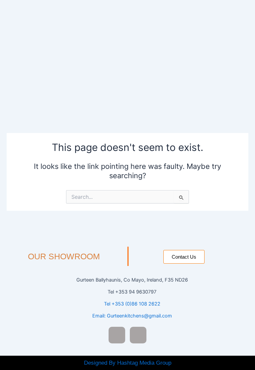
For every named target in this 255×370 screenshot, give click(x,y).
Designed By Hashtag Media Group (127, 363)
